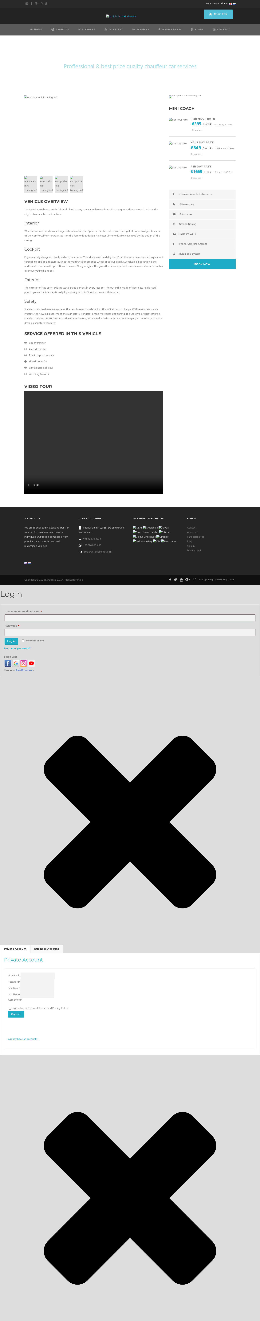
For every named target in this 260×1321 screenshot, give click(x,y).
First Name (14, 988)
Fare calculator (195, 537)
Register (16, 1014)
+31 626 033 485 (92, 545)
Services (142, 30)
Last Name (14, 994)
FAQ (189, 541)
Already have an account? (22, 1039)
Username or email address (29, 611)
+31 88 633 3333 (92, 539)
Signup (224, 4)
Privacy (209, 580)
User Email (14, 975)
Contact (223, 30)
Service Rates (171, 30)
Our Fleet (116, 30)
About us (192, 532)
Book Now (220, 14)
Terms (202, 580)
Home (38, 30)
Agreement (15, 1000)
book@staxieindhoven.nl (98, 552)
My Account (212, 4)
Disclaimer (220, 580)
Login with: (11, 657)
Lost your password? (17, 648)
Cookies (231, 580)
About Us (62, 30)
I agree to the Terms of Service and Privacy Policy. (40, 1008)
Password (18, 626)
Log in (11, 641)
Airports (88, 30)
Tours (199, 30)
